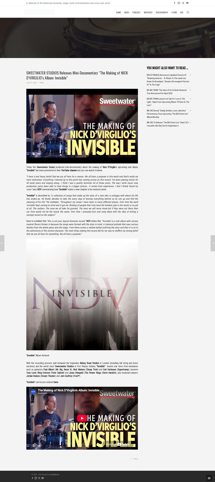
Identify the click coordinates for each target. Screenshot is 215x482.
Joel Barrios (54, 474)
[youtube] (187, 3)
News (42, 83)
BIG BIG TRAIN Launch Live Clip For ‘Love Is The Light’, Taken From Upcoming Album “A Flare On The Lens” (168, 102)
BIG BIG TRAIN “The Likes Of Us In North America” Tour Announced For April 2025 (167, 92)
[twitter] (183, 3)
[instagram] (179, 3)
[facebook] (175, 3)
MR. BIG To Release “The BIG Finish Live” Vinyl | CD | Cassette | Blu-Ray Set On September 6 (168, 124)
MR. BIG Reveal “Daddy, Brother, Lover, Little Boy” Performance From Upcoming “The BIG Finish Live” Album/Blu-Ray (167, 113)
